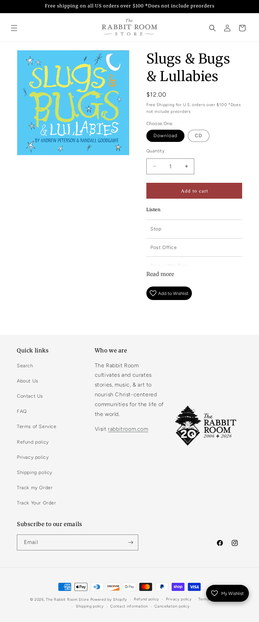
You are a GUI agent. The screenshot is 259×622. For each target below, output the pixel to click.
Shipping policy (34, 472)
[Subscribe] (130, 542)
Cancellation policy (172, 606)
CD (198, 136)
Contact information (129, 606)
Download (165, 136)
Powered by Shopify (108, 599)
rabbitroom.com (128, 429)
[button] (14, 28)
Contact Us (30, 396)
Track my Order (35, 488)
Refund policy (33, 442)
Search (25, 366)
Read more (160, 274)
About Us (27, 381)
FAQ (22, 411)
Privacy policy (33, 457)
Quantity (155, 150)
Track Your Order (36, 503)
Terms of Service (37, 426)
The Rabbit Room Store (67, 599)
